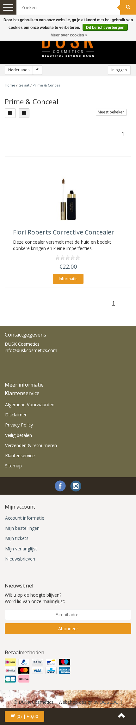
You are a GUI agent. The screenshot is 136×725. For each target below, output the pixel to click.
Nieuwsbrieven (20, 559)
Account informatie (24, 518)
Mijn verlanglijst (21, 549)
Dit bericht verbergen (105, 27)
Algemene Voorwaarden (29, 404)
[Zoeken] (128, 7)
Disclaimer (16, 415)
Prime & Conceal (47, 85)
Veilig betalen (18, 435)
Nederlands (18, 70)
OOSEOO (109, 702)
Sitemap (13, 466)
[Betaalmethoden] (38, 670)
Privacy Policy (19, 425)
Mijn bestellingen (22, 528)
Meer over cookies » (69, 35)
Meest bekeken (111, 112)
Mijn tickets (16, 538)
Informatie (68, 278)
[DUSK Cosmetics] (68, 45)
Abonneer (68, 629)
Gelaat (23, 85)
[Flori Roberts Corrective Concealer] (68, 198)
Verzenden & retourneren (31, 445)
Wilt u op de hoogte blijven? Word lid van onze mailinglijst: (35, 598)
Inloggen (119, 70)
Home (10, 85)
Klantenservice (20, 455)
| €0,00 (27, 716)
